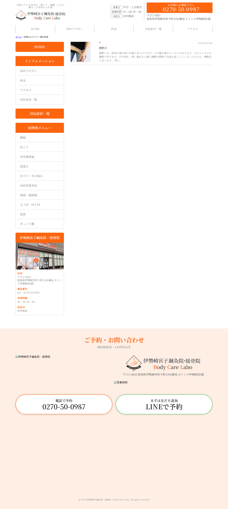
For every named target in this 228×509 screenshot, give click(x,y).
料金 (114, 29)
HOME (35, 29)
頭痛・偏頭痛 (28, 195)
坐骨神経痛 (27, 156)
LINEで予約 (164, 404)
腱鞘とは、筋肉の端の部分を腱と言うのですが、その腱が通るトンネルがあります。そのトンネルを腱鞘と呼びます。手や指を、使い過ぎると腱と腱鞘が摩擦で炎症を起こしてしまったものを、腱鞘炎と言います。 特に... (155, 56)
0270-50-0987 (181, 8)
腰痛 (23, 137)
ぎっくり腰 (27, 223)
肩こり (24, 147)
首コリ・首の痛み (31, 175)
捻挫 (23, 214)
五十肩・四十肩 (30, 204)
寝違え (24, 166)
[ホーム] (41, 15)
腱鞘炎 (103, 48)
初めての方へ (74, 29)
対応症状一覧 (153, 29)
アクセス (192, 29)
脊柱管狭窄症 (28, 185)
